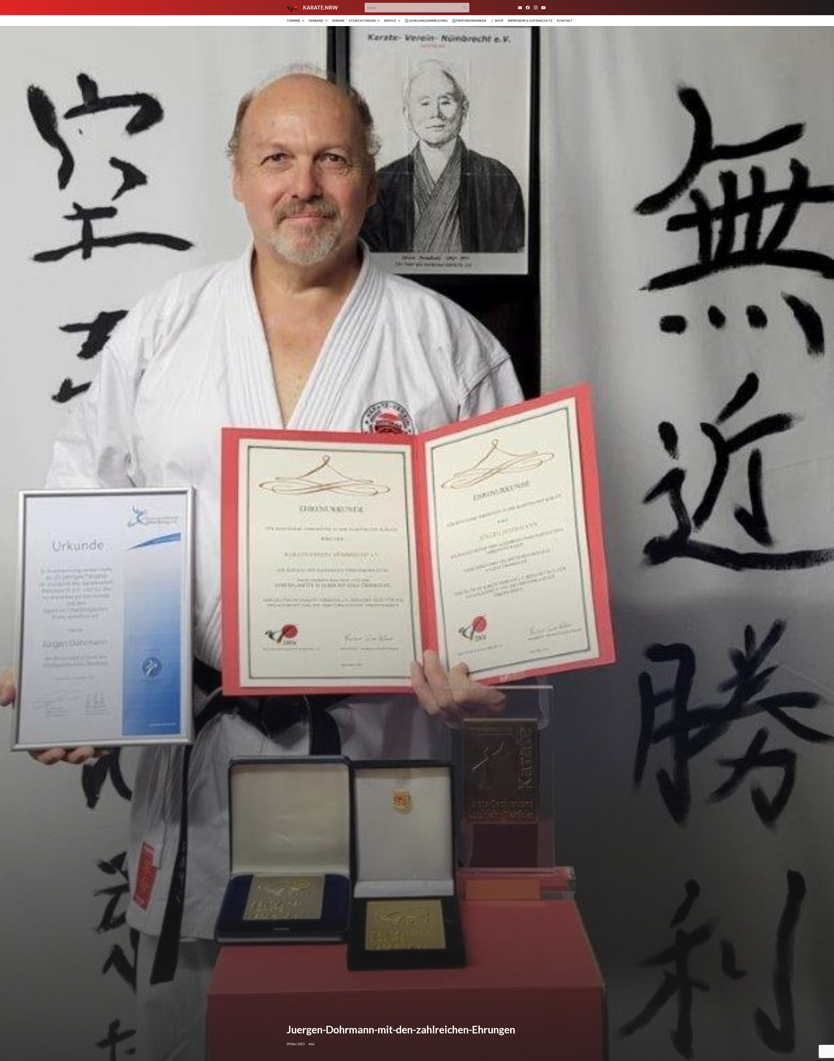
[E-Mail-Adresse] (520, 8)
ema (311, 1044)
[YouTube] (543, 8)
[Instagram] (535, 8)
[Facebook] (528, 8)
